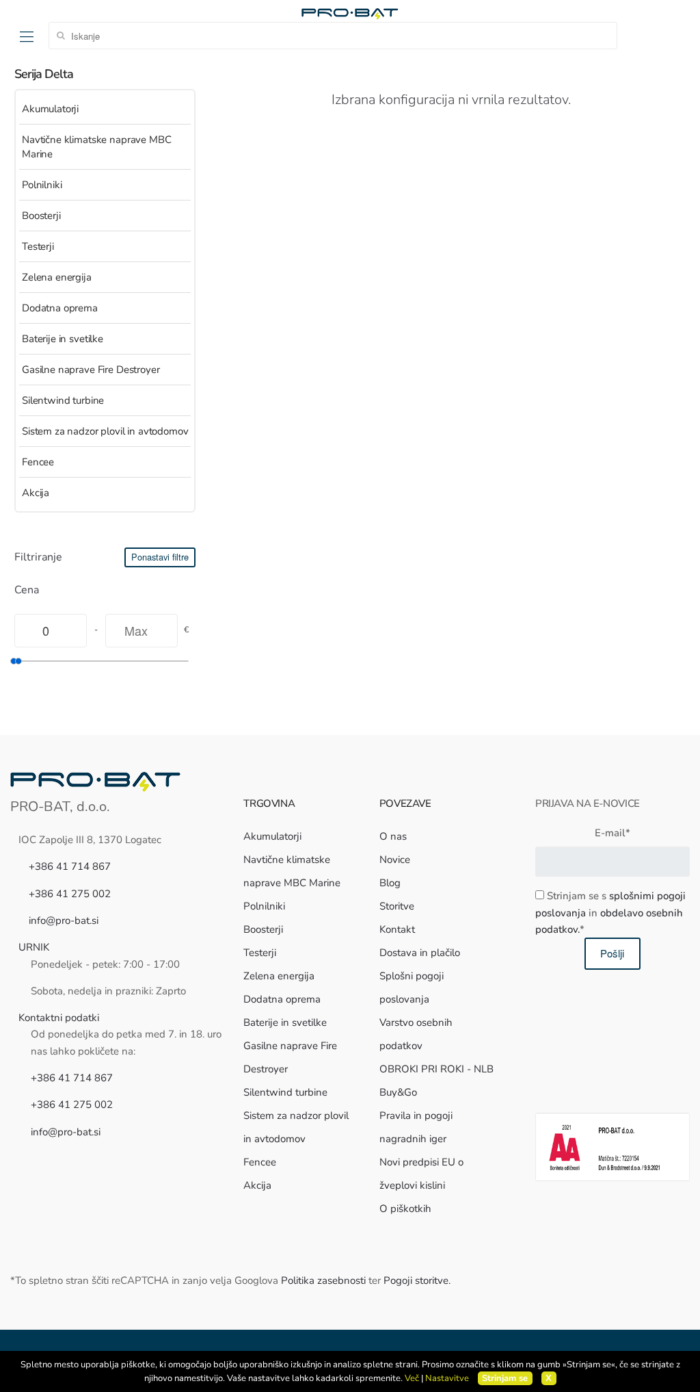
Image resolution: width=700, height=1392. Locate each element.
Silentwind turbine (63, 400)
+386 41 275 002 (70, 894)
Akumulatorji (50, 109)
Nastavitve (447, 1378)
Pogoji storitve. (416, 1280)
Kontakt (397, 929)
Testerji (38, 246)
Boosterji (41, 215)
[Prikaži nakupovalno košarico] (679, 36)
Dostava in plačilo (419, 952)
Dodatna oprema (60, 308)
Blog (390, 883)
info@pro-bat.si (63, 920)
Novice (394, 859)
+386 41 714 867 (70, 866)
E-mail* (612, 833)
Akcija (35, 493)
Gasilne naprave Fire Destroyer (91, 369)
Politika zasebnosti (323, 1280)
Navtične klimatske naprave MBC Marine (97, 147)
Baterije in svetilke (62, 339)
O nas (393, 836)
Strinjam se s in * (610, 912)
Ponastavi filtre (160, 556)
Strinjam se (505, 1378)
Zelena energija (57, 277)
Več (412, 1378)
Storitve (396, 906)
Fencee (38, 462)
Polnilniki (42, 185)
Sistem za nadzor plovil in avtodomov (105, 431)
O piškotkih (405, 1208)
